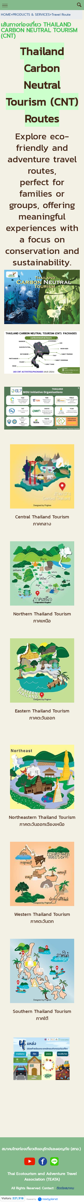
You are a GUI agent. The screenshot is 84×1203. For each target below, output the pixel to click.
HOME (6, 14)
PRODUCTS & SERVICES (31, 14)
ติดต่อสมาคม (65, 1188)
